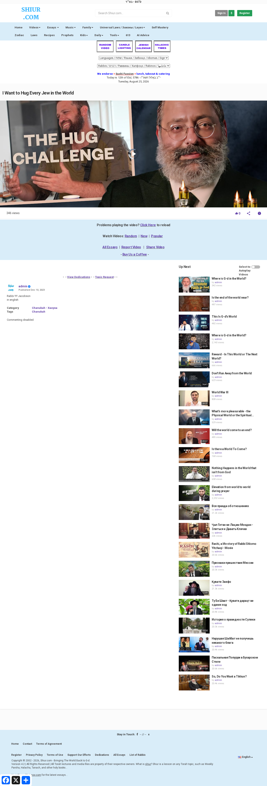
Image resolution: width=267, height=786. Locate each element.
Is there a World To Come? (229, 449)
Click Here (148, 225)
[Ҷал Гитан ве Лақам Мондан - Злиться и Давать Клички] (194, 531)
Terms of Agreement (49, 743)
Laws (34, 35)
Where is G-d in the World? (229, 278)
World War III (220, 392)
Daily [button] (97, 35)
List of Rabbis (138, 754)
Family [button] (86, 27)
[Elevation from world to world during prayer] (194, 493)
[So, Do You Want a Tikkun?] (194, 682)
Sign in (221, 13)
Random (131, 236)
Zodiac (19, 35)
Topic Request (104, 277)
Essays (52, 27)
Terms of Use (55, 754)
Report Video (131, 247)
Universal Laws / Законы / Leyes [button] (121, 27)
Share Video (155, 247)
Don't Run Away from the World (232, 373)
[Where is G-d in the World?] (194, 285)
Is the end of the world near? (230, 297)
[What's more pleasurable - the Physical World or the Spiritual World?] (194, 417)
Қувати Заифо (221, 581)
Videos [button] (33, 27)
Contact (27, 743)
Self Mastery (160, 27)
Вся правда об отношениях (230, 506)
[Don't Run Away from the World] (194, 379)
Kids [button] (83, 35)
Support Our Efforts (79, 754)
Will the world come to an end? (232, 430)
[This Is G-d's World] (194, 323)
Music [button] (69, 27)
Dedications (102, 754)
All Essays (109, 247)
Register (244, 13)
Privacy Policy (34, 754)
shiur (148, 764)
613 (128, 35)
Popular (157, 236)
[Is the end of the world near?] (194, 304)
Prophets (67, 35)
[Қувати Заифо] (194, 588)
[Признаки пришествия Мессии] (194, 569)
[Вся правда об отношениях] (194, 512)
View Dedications (78, 277)
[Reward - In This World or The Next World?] (194, 360)
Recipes (49, 35)
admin (23, 286)
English (246, 757)
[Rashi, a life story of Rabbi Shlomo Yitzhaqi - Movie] (194, 550)
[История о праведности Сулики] (194, 625)
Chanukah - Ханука (44, 307)
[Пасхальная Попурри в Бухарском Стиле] (194, 663)
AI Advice (143, 35)
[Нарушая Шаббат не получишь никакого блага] (194, 644)
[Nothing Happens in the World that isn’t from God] (194, 474)
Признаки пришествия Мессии (232, 562)
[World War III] (194, 398)
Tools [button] (113, 35)
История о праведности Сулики (233, 619)
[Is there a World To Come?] (194, 455)
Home (19, 27)
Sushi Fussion (125, 73)
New (144, 236)
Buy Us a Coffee (134, 254)
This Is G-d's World (224, 316)
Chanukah (38, 311)
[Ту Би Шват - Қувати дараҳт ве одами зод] (194, 607)
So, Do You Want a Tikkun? (229, 676)
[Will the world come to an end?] (194, 436)
